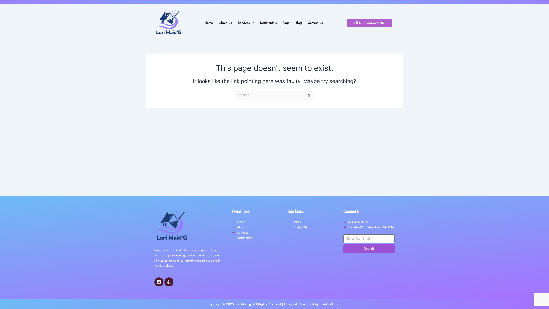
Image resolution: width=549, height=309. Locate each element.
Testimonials (268, 22)
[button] (246, 22)
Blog (298, 22)
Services (244, 22)
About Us (225, 22)
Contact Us (315, 22)
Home (209, 22)
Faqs (286, 22)
